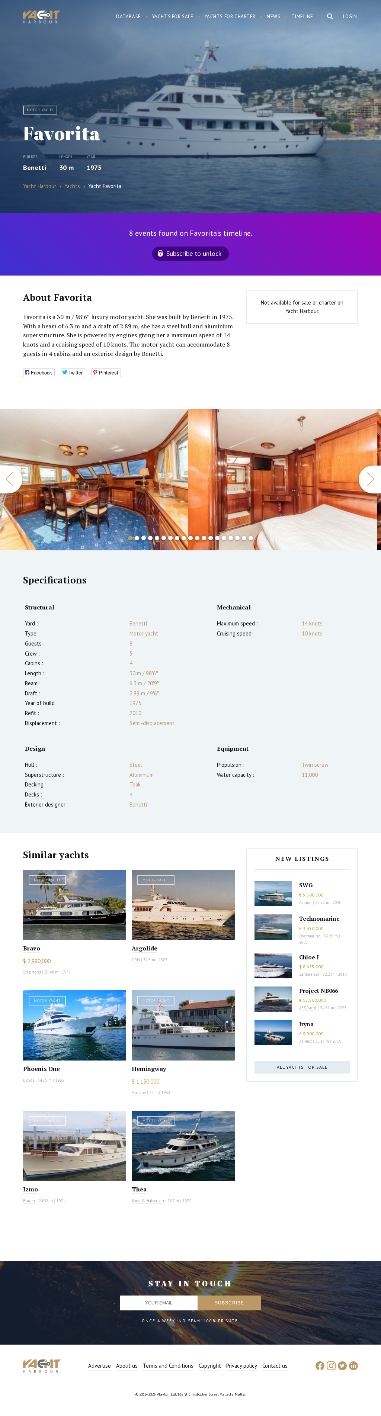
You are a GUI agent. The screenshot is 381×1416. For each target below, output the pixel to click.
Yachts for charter (230, 16)
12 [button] (204, 538)
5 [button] (157, 538)
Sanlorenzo (309, 974)
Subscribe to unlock (193, 253)
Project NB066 (318, 990)
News (273, 16)
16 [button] (230, 538)
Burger (29, 1200)
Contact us (275, 1365)
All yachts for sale (302, 1067)
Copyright (210, 1365)
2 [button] (137, 538)
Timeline (302, 16)
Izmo (30, 1189)
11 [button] (197, 538)
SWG (306, 885)
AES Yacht (308, 1007)
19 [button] (251, 538)
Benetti (34, 167)
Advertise (99, 1365)
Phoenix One (41, 1069)
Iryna (306, 1024)
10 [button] (190, 538)
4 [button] (150, 538)
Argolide (144, 948)
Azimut (305, 902)
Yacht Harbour (41, 17)
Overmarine (310, 936)
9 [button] (184, 538)
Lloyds (28, 1080)
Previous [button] (11, 479)
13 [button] (210, 538)
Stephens (32, 972)
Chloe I (309, 957)
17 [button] (237, 538)
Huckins (139, 1092)
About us (127, 1365)
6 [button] (163, 538)
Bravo (31, 948)
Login (350, 16)
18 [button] (244, 538)
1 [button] (130, 538)
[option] (94, 479)
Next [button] (370, 479)
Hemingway (149, 1069)
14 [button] (217, 538)
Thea (139, 1189)
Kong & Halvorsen (148, 1200)
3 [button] (143, 538)
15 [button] (224, 538)
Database (128, 16)
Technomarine (319, 918)
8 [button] (177, 538)
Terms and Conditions (168, 1365)
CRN (136, 959)
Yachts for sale (172, 16)
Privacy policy (241, 1365)
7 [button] (170, 538)
